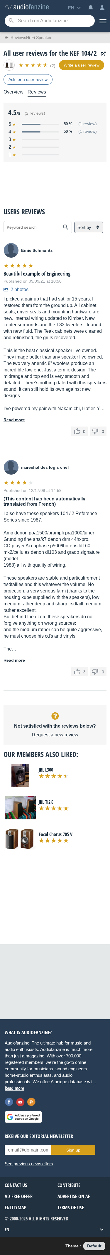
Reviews (37, 91)
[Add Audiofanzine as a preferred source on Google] (23, 1117)
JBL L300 (46, 770)
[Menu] (102, 20)
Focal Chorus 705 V (55, 834)
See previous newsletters (29, 1163)
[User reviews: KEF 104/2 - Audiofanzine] (27, 7)
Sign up (73, 1150)
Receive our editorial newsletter (39, 1136)
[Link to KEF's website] (102, 54)
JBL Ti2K (46, 802)
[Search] (11, 21)
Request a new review (55, 734)
